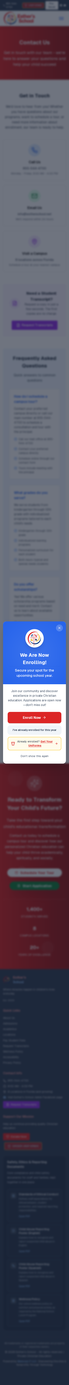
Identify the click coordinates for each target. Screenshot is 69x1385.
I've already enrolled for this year (35, 729)
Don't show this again (34, 756)
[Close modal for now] (59, 627)
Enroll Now (32, 718)
